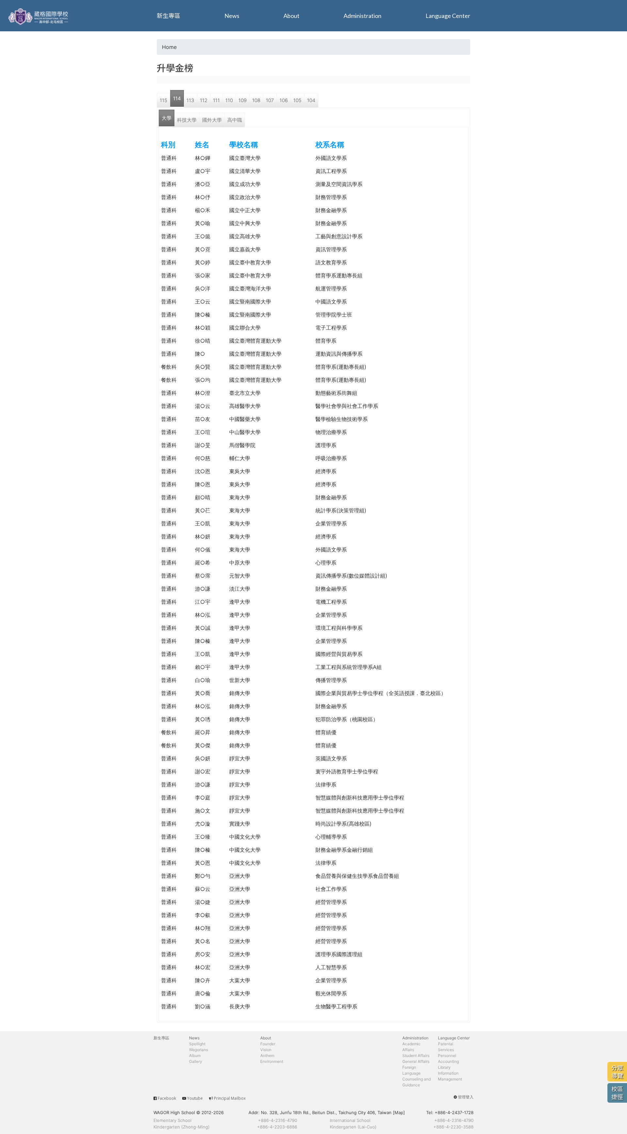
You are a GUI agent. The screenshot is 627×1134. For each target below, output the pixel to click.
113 (190, 100)
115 (163, 100)
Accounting (448, 1061)
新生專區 (168, 15)
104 (311, 100)
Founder (267, 1043)
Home (169, 47)
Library (444, 1067)
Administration (362, 15)
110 (229, 100)
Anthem (267, 1055)
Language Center (448, 15)
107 (270, 100)
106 (284, 100)
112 (203, 100)
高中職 (234, 120)
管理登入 (466, 1097)
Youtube (195, 1098)
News (231, 15)
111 (216, 100)
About (291, 15)
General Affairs (415, 1061)
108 (256, 100)
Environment (271, 1061)
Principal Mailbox (230, 1098)
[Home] (39, 15)
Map (398, 1112)
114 (177, 98)
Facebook (167, 1098)
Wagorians (198, 1049)
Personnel (447, 1055)
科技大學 (187, 120)
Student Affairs (415, 1055)
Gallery (195, 1061)
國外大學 (212, 120)
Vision (265, 1049)
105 (297, 100)
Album (195, 1055)
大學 (166, 118)
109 (242, 100)
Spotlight (197, 1043)
